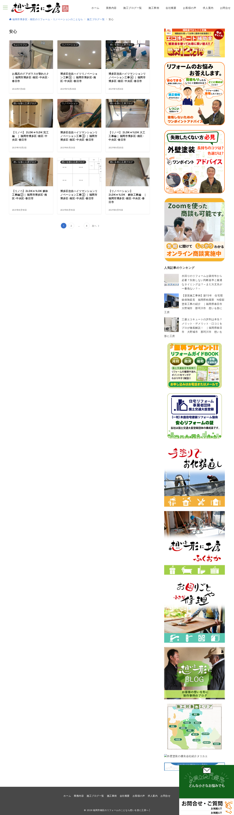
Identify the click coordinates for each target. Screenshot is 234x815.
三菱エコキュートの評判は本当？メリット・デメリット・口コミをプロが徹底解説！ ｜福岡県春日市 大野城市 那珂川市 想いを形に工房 (193, 327)
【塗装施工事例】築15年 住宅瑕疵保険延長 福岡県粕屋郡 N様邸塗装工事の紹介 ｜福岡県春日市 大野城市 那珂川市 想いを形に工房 (194, 304)
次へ (94, 226)
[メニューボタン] (5, 8)
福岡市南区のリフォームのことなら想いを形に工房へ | (121, 810)
